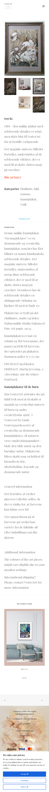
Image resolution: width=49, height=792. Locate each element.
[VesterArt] (8, 6)
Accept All (24, 774)
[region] (24, 771)
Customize (24, 780)
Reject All (24, 787)
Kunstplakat (28, 199)
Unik (23, 204)
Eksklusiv (26, 189)
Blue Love (24, 669)
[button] (43, 6)
